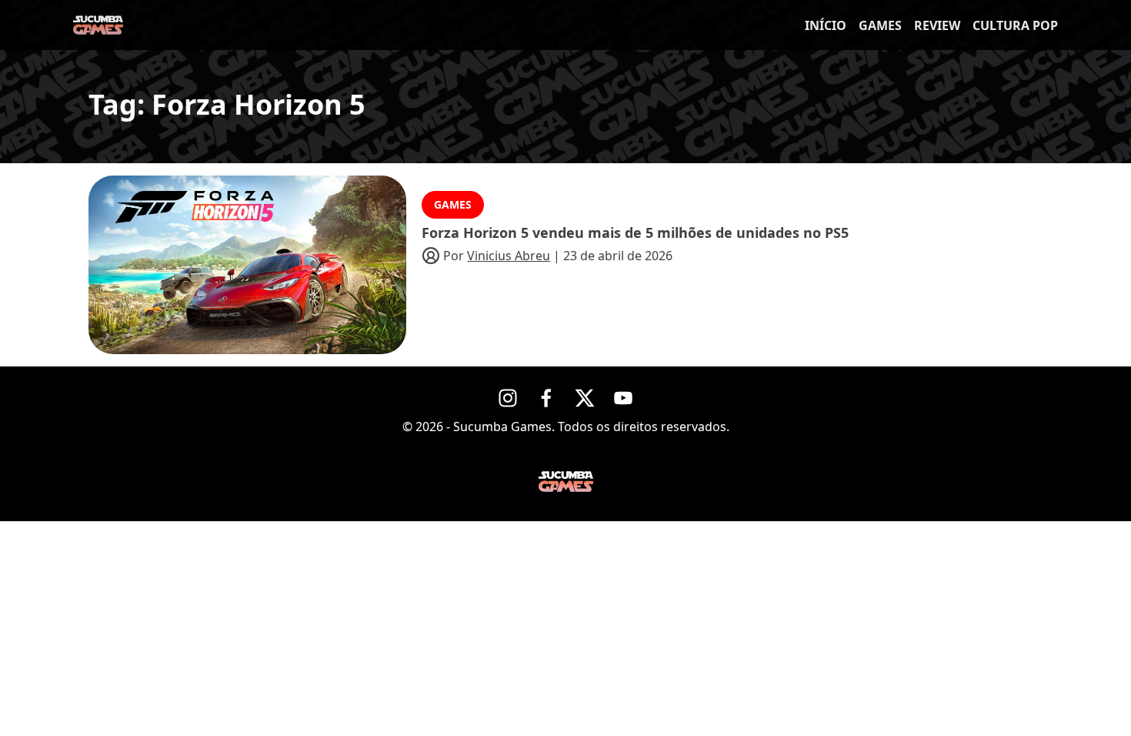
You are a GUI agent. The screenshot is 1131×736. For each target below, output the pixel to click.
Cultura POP (1015, 25)
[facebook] (546, 398)
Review (937, 25)
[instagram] (508, 398)
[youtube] (623, 398)
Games (880, 25)
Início (825, 25)
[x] (585, 398)
